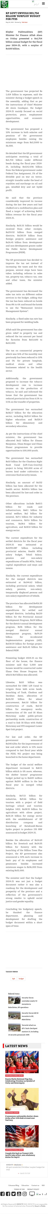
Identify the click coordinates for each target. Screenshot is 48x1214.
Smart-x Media (40, 1206)
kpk (13, 979)
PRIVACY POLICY (33, 1189)
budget (21, 979)
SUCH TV (20, 1204)
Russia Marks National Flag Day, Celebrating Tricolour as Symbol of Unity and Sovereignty (20, 1081)
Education (25, 1185)
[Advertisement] (24, 71)
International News (14, 1076)
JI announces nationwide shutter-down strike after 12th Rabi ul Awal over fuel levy (21, 1118)
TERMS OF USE (19, 1189)
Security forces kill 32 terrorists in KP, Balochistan (30, 1016)
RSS (43, 1185)
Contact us (35, 1185)
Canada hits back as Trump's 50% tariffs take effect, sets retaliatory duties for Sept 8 (20, 1155)
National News (12, 1113)
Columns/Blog (13, 1185)
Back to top (25, 1173)
